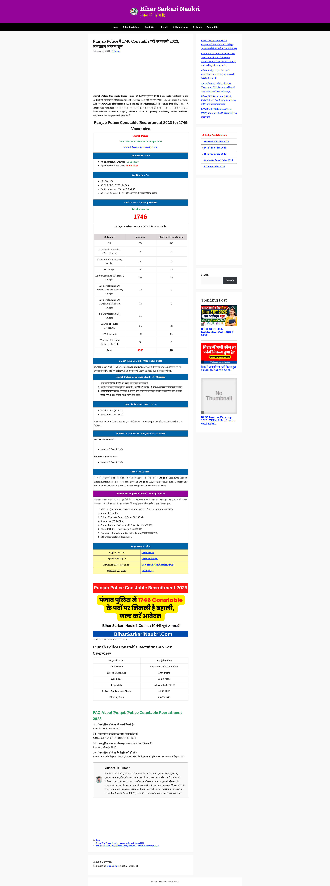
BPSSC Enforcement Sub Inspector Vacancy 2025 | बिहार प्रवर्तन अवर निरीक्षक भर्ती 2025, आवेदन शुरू (219, 44)
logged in (111, 865)
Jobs (98, 840)
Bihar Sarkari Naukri (170, 9)
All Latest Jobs (180, 27)
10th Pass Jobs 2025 (215, 147)
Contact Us (212, 27)
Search (205, 274)
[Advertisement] (140, 75)
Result (164, 27)
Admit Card (150, 27)
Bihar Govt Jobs (131, 27)
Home (115, 27)
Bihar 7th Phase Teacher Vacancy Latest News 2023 (120, 843)
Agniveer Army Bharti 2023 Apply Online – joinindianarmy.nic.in (127, 845)
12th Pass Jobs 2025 (215, 153)
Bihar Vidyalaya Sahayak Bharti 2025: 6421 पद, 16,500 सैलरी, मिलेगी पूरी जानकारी (218, 74)
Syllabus (197, 27)
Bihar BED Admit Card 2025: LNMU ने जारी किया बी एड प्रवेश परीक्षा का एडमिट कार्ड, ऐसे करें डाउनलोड (218, 100)
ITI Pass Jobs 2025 (214, 166)
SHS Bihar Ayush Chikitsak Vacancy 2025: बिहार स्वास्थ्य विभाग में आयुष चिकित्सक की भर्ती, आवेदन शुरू (218, 87)
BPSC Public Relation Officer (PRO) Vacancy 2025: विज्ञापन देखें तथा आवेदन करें (219, 113)
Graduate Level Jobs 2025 (218, 160)
